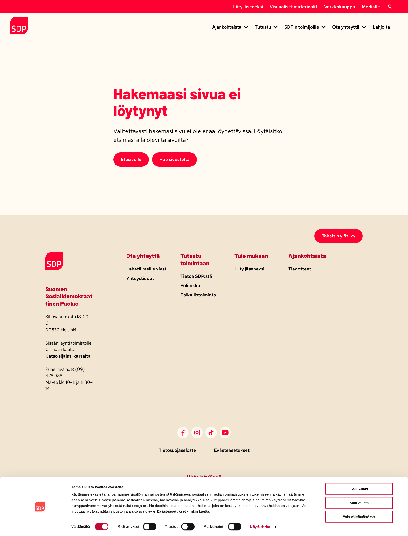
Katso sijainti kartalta (68, 356)
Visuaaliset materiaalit (293, 7)
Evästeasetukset (232, 450)
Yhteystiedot (140, 278)
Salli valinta (359, 503)
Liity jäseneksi (248, 7)
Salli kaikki (359, 489)
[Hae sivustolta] (390, 6)
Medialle (371, 7)
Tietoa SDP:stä (196, 276)
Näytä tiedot (260, 527)
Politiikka (190, 285)
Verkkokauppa (339, 7)
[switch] (149, 526)
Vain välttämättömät (359, 517)
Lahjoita (381, 27)
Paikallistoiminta (198, 295)
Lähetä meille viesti (147, 269)
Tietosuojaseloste (177, 450)
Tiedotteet (299, 269)
